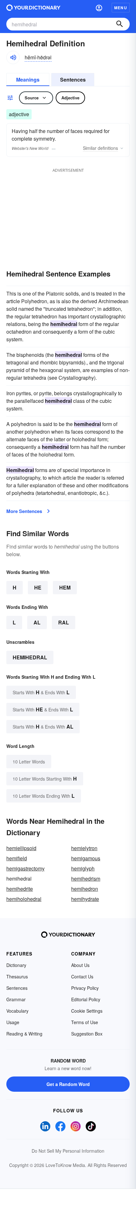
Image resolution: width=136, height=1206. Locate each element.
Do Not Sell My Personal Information (68, 1151)
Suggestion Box (86, 1033)
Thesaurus (17, 976)
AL (37, 622)
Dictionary (16, 965)
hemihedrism (85, 878)
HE (37, 587)
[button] (99, 7)
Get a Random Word (68, 1084)
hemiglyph (83, 868)
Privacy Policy (85, 988)
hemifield (16, 858)
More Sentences (24, 511)
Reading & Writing (24, 1033)
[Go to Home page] (33, 7)
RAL (63, 622)
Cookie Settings (86, 1011)
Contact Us (82, 976)
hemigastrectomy (25, 868)
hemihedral (30, 657)
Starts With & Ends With (41, 692)
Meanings (28, 79)
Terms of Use (84, 1022)
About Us (80, 965)
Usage (12, 1022)
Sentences (73, 79)
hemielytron (84, 848)
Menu (120, 7)
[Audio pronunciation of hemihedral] (13, 57)
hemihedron (84, 888)
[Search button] (119, 24)
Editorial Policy (85, 999)
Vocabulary (17, 1011)
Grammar (16, 999)
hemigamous (85, 858)
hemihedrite (19, 888)
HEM (65, 587)
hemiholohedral (23, 899)
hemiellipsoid (21, 848)
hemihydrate (85, 899)
